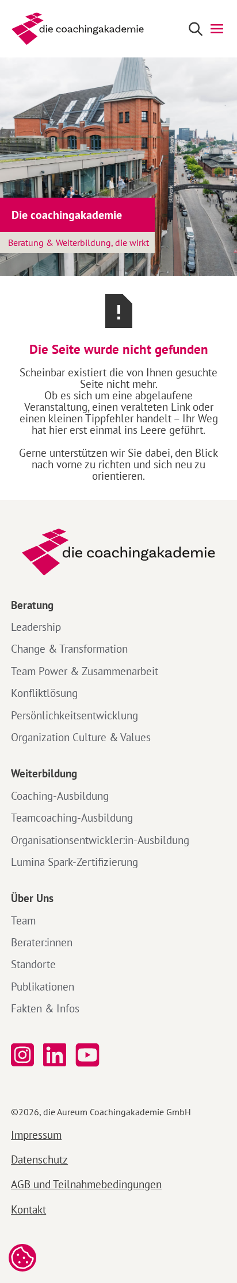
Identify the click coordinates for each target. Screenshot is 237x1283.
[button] (216, 28)
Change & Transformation (69, 649)
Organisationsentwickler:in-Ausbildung (100, 840)
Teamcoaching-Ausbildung (72, 817)
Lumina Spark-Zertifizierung (74, 862)
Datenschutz (39, 1159)
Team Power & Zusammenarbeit (84, 671)
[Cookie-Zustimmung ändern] (22, 1258)
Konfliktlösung (44, 693)
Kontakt (28, 1209)
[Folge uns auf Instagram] (22, 1055)
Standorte (33, 964)
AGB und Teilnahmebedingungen (86, 1183)
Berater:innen (41, 942)
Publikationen (42, 986)
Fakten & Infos (45, 1008)
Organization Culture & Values (81, 737)
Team (23, 920)
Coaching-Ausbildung (60, 796)
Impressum (36, 1134)
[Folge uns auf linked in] (54, 1055)
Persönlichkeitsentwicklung (74, 715)
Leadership (36, 627)
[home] (75, 29)
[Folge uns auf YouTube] (89, 1055)
